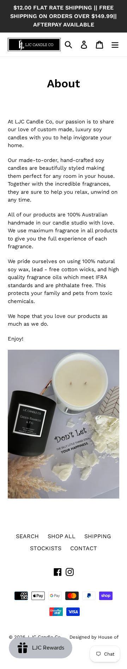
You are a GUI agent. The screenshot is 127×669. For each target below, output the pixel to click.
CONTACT (83, 548)
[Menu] (115, 45)
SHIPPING (97, 536)
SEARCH (27, 536)
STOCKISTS (45, 548)
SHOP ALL (61, 536)
